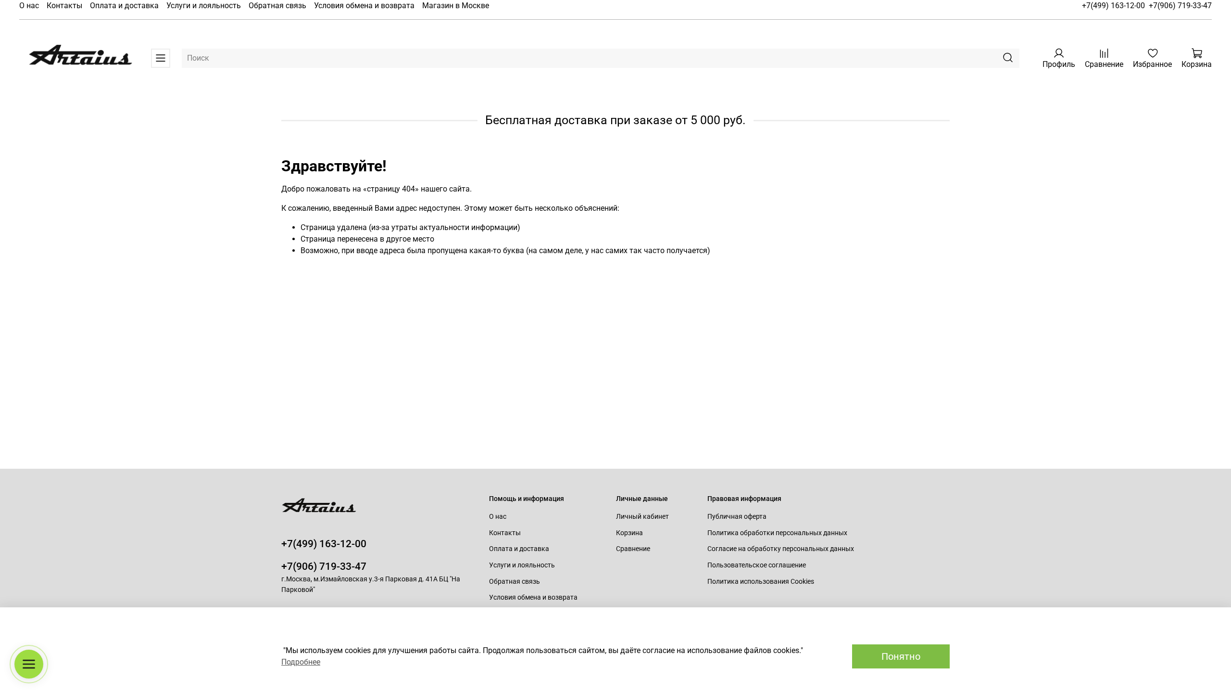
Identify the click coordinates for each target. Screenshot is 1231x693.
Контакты (64, 5)
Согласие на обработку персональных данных (780, 549)
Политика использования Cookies (760, 582)
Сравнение (633, 549)
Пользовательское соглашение (756, 565)
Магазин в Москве (455, 5)
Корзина (629, 533)
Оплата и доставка (124, 5)
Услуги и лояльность (203, 5)
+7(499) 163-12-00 (1113, 5)
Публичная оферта (736, 517)
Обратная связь (277, 5)
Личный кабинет (642, 517)
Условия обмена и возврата (364, 5)
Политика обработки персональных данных (777, 533)
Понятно (900, 656)
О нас (29, 5)
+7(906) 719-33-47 (1180, 5)
